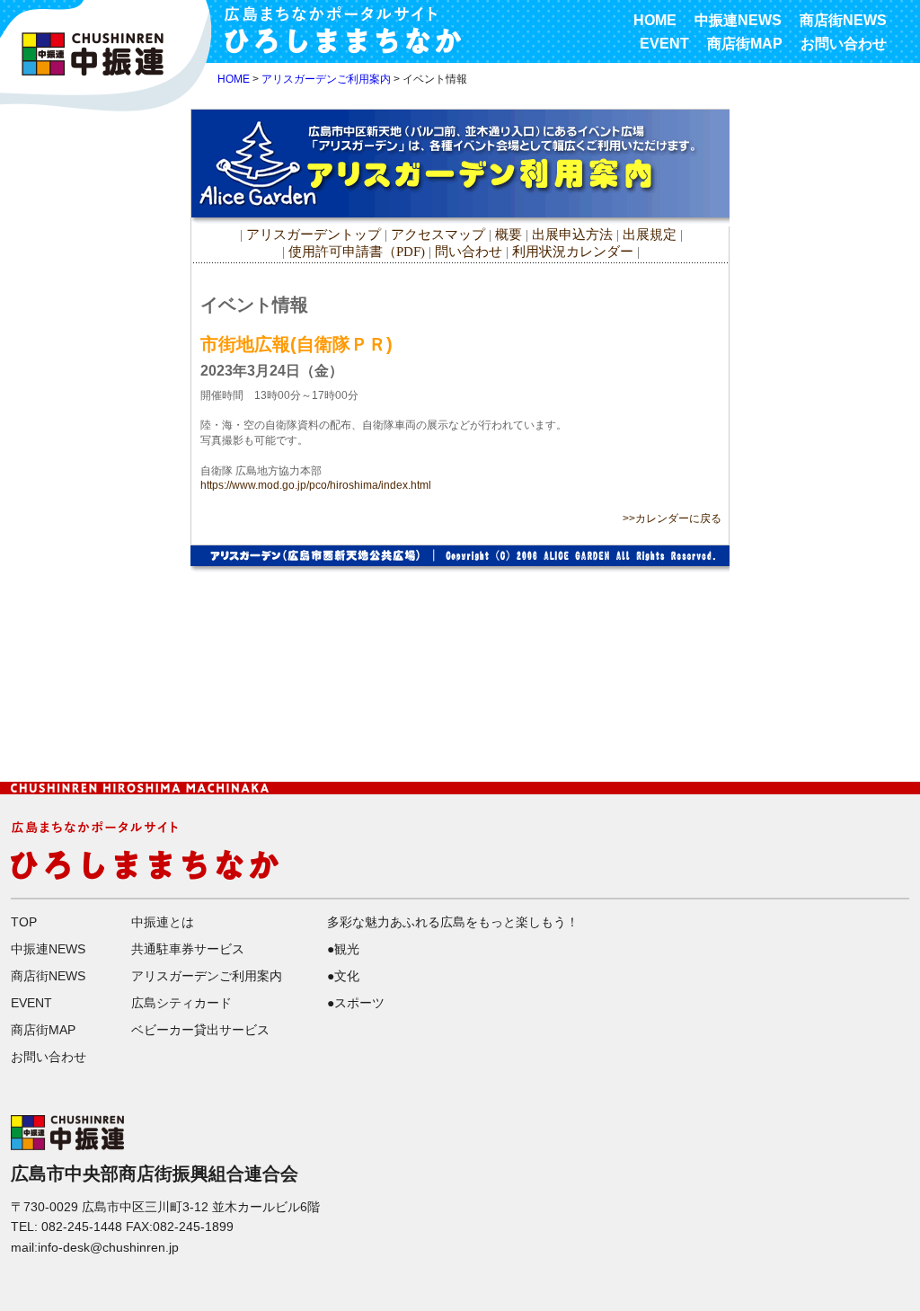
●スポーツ (356, 1003)
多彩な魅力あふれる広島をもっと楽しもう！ (453, 922)
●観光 (343, 949)
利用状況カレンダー (572, 251)
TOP (24, 922)
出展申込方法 (572, 234)
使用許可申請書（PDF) (356, 251)
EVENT (664, 43)
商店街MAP (745, 43)
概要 (508, 234)
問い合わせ (468, 251)
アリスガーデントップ (313, 234)
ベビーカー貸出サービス (200, 1030)
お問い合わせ (844, 43)
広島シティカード (181, 1003)
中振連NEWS (738, 20)
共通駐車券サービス (187, 949)
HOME (655, 20)
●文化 (343, 976)
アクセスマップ (440, 234)
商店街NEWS (843, 20)
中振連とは (162, 922)
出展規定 (650, 234)
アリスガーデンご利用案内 (326, 79)
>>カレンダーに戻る (672, 518)
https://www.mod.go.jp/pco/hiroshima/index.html (315, 485)
